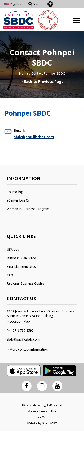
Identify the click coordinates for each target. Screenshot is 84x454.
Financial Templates (21, 266)
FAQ (10, 275)
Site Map (42, 417)
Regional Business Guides (25, 283)
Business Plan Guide (21, 258)
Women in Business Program (28, 209)
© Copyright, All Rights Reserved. (42, 405)
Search (36, 4)
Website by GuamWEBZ (42, 423)
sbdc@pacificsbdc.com (23, 339)
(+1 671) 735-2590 (20, 330)
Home (23, 73)
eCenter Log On (18, 200)
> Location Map (18, 321)
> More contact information (27, 349)
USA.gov (13, 249)
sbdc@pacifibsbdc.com (34, 136)
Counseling (15, 192)
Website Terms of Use (42, 411)
